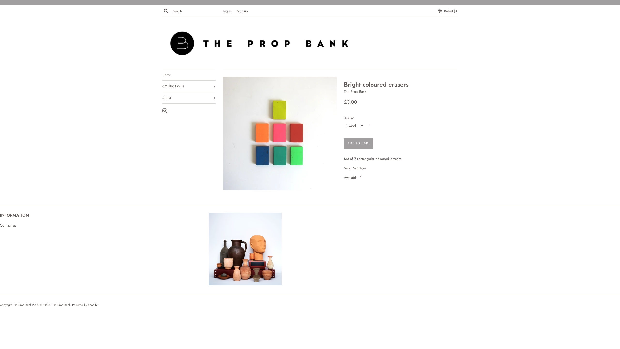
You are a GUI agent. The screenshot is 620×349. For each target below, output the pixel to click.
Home (166, 74)
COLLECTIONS (189, 86)
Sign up (242, 11)
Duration (349, 118)
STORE (189, 97)
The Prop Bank (61, 305)
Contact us (8, 225)
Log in (227, 11)
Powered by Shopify (84, 305)
